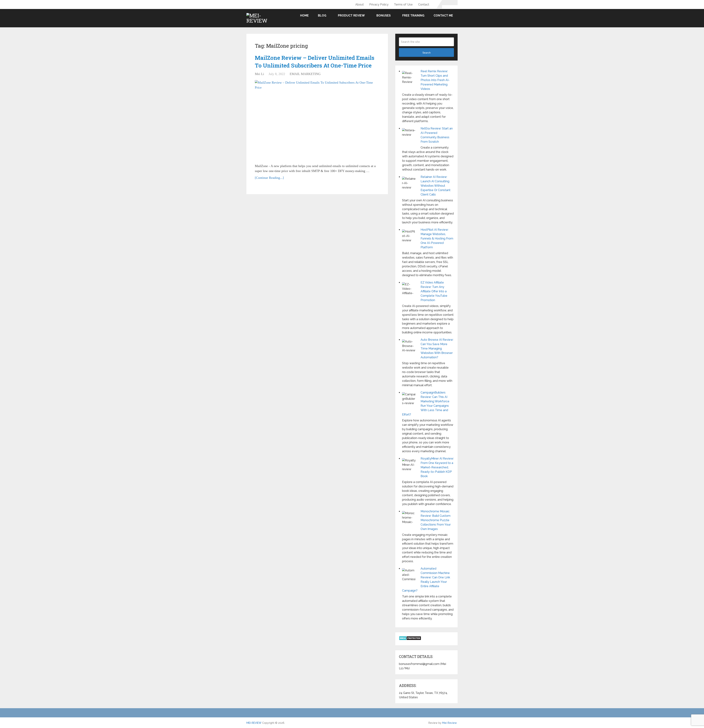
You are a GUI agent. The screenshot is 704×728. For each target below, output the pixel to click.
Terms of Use (403, 4)
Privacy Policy (378, 4)
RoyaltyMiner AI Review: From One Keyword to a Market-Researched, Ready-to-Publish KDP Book (437, 467)
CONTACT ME (443, 15)
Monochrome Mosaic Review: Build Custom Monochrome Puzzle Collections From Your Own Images (436, 520)
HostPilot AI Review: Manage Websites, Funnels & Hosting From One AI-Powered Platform (437, 238)
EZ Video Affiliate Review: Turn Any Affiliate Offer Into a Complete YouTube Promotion (434, 291)
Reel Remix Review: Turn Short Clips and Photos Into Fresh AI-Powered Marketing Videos (435, 80)
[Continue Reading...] (269, 178)
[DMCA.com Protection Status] (410, 639)
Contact (423, 4)
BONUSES (383, 15)
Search (426, 52)
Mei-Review (449, 722)
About (359, 4)
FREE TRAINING (413, 15)
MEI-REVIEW (253, 722)
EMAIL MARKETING (305, 74)
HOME (304, 15)
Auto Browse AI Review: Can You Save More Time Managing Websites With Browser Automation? (437, 348)
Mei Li (259, 74)
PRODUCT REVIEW (351, 15)
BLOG (322, 15)
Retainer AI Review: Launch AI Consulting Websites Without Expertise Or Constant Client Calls (435, 185)
